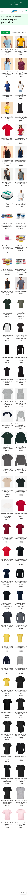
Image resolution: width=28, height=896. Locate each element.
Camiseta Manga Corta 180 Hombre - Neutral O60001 (21, 692)
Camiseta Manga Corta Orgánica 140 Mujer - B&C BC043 (7, 890)
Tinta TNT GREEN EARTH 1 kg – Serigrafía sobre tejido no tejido (7, 225)
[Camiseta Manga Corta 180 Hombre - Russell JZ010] (21, 505)
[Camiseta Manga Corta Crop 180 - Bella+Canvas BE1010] (7, 394)
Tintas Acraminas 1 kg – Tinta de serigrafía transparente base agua (21, 271)
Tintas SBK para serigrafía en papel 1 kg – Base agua (7, 271)
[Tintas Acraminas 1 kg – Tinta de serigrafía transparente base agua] (21, 261)
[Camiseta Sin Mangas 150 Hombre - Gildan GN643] (21, 152)
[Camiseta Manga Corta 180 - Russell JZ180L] (21, 617)
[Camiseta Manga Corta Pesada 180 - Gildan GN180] (7, 86)
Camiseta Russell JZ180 (21, 291)
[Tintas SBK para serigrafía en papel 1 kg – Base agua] (7, 261)
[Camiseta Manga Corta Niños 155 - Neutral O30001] (7, 682)
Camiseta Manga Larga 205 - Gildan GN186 (21, 203)
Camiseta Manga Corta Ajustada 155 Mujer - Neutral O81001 (21, 647)
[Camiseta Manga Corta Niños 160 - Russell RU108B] (7, 551)
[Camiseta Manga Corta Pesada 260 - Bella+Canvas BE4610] (7, 460)
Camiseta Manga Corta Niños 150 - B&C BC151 (7, 867)
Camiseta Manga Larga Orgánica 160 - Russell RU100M (21, 583)
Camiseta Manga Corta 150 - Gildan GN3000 (7, 292)
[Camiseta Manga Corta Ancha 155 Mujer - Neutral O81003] (7, 726)
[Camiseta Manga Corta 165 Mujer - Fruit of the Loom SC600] (7, 64)
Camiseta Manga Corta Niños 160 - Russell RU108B (7, 560)
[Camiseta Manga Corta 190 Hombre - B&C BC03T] (7, 815)
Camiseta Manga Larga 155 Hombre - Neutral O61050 (7, 669)
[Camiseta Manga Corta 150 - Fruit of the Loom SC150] (21, 42)
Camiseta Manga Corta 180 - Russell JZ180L (21, 626)
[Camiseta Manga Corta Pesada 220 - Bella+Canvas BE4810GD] (7, 482)
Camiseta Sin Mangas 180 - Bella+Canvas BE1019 (20, 403)
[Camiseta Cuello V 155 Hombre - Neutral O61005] (7, 704)
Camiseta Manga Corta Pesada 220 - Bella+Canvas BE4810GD (7, 492)
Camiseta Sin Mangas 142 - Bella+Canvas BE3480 (7, 359)
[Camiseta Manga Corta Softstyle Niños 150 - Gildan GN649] (21, 130)
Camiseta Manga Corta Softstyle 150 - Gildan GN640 (21, 95)
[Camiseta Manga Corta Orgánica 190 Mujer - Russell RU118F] (7, 573)
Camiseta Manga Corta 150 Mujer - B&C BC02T (21, 846)
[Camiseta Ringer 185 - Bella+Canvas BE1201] (7, 416)
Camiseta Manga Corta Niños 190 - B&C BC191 (21, 889)
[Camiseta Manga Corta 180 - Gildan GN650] (21, 174)
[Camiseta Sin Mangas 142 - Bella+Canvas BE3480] (7, 349)
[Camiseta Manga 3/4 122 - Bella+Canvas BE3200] (7, 327)
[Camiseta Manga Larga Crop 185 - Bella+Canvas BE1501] (21, 416)
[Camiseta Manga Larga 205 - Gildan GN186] (21, 195)
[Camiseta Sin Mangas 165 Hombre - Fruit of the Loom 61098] (7, 152)
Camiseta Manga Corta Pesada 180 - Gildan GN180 (7, 95)
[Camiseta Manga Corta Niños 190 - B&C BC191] (21, 881)
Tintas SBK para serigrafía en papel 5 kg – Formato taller (21, 247)
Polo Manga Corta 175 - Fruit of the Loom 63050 (7, 139)
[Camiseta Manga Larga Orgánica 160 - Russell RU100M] (21, 573)
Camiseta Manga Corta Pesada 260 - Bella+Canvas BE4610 (7, 469)
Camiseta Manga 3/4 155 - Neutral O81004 (20, 735)
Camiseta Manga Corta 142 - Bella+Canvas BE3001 (7, 313)
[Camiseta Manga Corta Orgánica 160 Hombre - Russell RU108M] (21, 529)
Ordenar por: (15, 32)
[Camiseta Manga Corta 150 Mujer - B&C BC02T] (21, 837)
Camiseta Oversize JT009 (7, 183)
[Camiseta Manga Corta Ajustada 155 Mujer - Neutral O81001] (21, 638)
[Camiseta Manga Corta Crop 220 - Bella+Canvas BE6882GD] (7, 505)
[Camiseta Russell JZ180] (21, 283)
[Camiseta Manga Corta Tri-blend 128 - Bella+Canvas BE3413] (21, 327)
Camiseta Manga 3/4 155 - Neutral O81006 (20, 757)
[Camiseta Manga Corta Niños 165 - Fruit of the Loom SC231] (7, 108)
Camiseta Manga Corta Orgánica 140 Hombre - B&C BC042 (21, 868)
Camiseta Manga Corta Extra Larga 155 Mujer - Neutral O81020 (7, 780)
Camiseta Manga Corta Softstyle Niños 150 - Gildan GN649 (21, 139)
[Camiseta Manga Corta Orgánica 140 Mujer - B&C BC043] (7, 881)
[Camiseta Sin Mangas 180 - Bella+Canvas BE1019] (21, 394)
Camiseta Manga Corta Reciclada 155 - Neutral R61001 (21, 780)
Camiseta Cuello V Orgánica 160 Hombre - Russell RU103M (7, 605)
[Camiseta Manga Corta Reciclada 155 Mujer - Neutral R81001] (7, 793)
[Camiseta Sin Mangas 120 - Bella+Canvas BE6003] (21, 372)
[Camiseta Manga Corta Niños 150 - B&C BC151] (7, 859)
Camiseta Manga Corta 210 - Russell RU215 (7, 626)
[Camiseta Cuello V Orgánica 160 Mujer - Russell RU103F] (21, 595)
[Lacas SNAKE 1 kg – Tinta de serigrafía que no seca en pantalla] (21, 216)
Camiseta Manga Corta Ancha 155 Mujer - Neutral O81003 (7, 736)
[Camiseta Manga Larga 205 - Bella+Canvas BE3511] (21, 438)
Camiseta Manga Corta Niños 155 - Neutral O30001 (7, 692)
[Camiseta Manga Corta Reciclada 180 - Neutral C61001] (21, 793)
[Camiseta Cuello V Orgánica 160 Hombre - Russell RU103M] (7, 595)
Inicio (2, 16)
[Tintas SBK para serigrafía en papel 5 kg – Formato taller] (21, 238)
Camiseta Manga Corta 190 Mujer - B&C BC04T (21, 824)
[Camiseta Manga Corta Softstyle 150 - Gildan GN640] (21, 86)
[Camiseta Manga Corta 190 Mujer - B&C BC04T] (21, 815)
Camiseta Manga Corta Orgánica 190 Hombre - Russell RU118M (21, 560)
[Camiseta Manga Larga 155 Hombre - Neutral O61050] (7, 660)
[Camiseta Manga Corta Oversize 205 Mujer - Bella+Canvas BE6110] (21, 482)
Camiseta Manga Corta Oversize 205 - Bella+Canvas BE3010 (7, 447)
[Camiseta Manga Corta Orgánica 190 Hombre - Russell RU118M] (21, 551)
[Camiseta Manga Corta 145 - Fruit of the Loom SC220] (7, 42)
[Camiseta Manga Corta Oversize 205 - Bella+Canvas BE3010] (7, 438)
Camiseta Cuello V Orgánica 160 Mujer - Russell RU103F (20, 605)
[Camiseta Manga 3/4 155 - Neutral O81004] (21, 726)
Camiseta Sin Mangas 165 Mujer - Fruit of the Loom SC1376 (21, 117)
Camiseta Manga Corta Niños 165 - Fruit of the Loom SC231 (7, 117)
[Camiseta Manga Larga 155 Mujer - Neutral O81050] (21, 660)
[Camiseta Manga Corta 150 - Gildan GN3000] (7, 283)
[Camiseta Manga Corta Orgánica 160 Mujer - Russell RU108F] (7, 529)
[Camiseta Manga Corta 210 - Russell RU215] (7, 617)
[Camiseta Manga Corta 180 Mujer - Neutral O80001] (21, 704)
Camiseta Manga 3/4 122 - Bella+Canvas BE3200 (7, 337)
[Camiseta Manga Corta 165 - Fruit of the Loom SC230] (21, 64)
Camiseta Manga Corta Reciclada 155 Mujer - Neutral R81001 (7, 802)
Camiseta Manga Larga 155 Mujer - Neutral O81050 (21, 669)
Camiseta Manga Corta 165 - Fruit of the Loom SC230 (21, 73)
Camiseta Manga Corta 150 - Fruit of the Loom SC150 (21, 51)
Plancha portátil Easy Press (7, 203)
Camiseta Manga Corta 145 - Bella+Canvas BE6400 (7, 381)
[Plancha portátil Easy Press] (7, 195)
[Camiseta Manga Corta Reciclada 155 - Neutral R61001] (21, 771)
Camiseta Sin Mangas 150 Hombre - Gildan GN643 (20, 162)
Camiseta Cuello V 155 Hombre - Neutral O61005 (7, 714)
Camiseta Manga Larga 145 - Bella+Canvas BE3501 (21, 359)
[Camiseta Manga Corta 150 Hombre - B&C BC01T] (7, 837)
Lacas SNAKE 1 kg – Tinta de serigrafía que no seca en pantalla (21, 225)
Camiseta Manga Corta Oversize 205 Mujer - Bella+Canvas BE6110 (21, 491)
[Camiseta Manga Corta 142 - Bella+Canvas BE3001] (7, 304)
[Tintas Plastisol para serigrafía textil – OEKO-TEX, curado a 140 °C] (7, 238)
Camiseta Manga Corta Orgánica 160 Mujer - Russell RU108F (7, 538)
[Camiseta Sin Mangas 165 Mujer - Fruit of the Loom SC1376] (21, 108)
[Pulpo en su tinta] (14, 11)
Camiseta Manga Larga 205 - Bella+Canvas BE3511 (21, 447)
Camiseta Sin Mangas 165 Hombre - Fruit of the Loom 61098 (7, 162)
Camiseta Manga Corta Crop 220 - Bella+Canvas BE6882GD (7, 516)
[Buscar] (22, 11)
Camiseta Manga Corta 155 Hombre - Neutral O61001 (7, 647)
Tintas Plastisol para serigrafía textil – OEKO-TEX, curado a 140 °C (7, 248)
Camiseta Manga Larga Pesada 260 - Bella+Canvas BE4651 (21, 469)
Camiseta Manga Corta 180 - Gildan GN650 (21, 183)
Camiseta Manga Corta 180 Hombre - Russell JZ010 (21, 515)
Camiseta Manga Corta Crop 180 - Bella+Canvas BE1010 (7, 403)
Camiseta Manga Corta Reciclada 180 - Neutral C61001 (21, 802)
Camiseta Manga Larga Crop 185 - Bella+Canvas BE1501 (21, 425)
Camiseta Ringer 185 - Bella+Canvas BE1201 (7, 424)
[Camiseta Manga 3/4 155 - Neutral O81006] (21, 748)
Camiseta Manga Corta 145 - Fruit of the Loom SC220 (7, 51)
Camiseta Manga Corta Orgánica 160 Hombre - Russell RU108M (21, 538)
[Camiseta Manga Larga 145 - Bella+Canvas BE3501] (21, 349)
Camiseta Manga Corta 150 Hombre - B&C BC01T (7, 846)
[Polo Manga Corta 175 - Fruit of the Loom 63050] (7, 130)
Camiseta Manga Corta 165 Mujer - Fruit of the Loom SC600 (7, 73)
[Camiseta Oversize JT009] (7, 174)
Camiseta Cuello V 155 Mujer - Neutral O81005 (7, 758)
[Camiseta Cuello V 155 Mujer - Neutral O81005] (7, 748)
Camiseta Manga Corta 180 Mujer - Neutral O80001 (21, 714)
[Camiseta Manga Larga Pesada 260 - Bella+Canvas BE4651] (21, 460)
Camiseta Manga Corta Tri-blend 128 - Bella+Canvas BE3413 (21, 337)
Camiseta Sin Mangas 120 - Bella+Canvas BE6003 (20, 381)
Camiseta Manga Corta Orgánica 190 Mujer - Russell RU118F (7, 583)
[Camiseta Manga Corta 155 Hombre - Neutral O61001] (7, 638)
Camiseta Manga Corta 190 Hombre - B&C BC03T (7, 824)
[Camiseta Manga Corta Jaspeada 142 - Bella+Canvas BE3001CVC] (21, 304)
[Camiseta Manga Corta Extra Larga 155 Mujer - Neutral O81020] (7, 771)
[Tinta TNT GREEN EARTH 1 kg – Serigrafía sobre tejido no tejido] (7, 216)
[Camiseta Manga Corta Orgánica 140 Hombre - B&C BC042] (21, 859)
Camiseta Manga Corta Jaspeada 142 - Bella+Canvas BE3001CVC (21, 314)
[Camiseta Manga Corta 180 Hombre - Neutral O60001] (21, 682)
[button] (4, 4)
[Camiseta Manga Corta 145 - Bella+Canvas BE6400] (7, 372)
